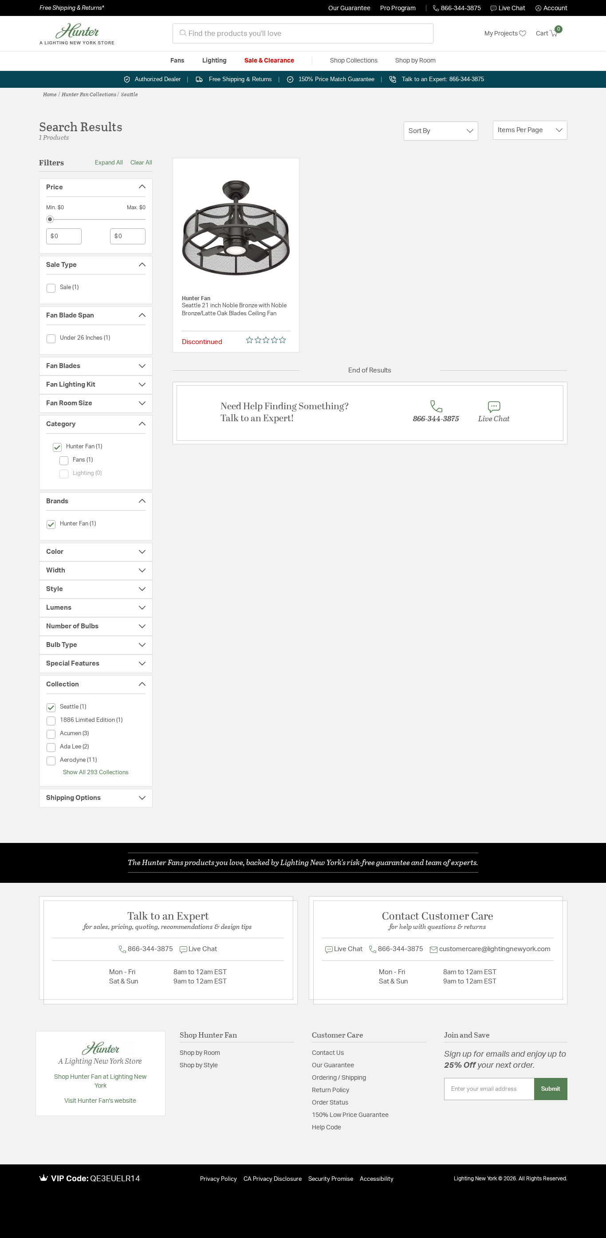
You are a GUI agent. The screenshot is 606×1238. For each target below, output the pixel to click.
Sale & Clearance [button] (269, 61)
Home (50, 94)
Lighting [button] (214, 61)
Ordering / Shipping (339, 1078)
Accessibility (377, 1179)
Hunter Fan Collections (89, 94)
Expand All (109, 163)
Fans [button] (177, 61)
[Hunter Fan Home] (76, 34)
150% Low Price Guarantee (350, 1115)
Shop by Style (199, 1065)
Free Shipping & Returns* (71, 8)
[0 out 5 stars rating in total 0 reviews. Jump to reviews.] (268, 340)
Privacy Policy (218, 1179)
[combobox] (303, 33)
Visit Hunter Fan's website (100, 1101)
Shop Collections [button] (354, 61)
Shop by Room (200, 1053)
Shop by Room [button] (415, 61)
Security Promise (330, 1179)
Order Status (330, 1103)
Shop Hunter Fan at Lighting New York (100, 1081)
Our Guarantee (349, 8)
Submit (550, 1089)
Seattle (129, 94)
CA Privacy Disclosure (273, 1179)
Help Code (326, 1127)
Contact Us (328, 1053)
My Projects (501, 34)
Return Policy (330, 1090)
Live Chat (512, 8)
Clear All (141, 163)
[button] (551, 8)
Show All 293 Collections (96, 772)
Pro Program (398, 8)
